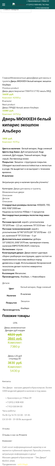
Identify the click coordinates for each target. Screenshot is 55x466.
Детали (5, 198)
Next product (8, 104)
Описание (7, 195)
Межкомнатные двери (21, 77)
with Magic (23, 464)
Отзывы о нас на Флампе (14, 434)
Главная (6, 77)
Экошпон (25, 301)
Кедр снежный (44, 287)
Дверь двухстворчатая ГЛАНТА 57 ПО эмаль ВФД (26, 91)
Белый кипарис (28, 287)
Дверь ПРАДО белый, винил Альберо (20, 107)
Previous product (10, 88)
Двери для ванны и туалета (27, 188)
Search (50, 9)
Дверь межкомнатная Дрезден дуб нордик (15, 329)
